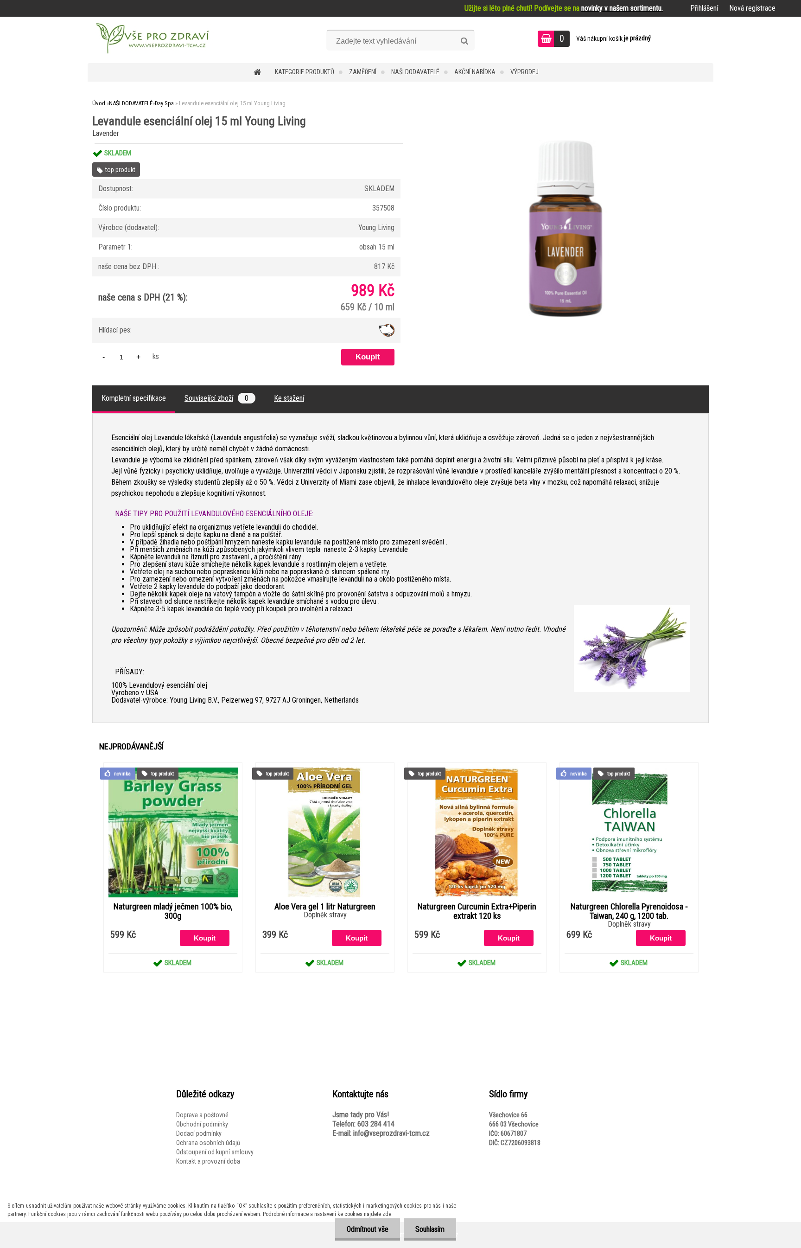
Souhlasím (430, 1229)
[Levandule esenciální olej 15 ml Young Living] (565, 143)
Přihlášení (704, 8)
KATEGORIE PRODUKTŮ (304, 72)
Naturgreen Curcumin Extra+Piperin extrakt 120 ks (477, 911)
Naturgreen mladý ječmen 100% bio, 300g (173, 911)
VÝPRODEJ (524, 72)
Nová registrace (752, 8)
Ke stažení (289, 398)
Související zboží (216, 398)
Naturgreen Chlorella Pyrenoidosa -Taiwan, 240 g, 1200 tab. (629, 911)
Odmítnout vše (367, 1229)
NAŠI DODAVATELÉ (415, 72)
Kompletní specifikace (134, 398)
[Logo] (151, 40)
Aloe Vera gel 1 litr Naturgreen (324, 906)
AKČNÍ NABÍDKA (475, 72)
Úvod (98, 103)
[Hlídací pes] (386, 327)
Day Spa (164, 103)
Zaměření (362, 72)
